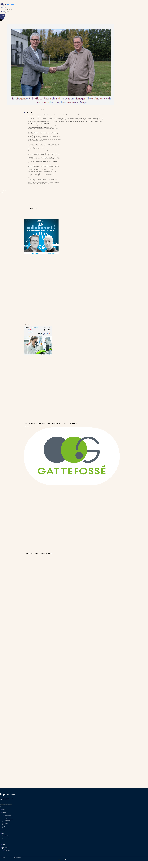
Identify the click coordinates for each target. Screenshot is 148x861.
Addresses (4, 846)
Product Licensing (8, 820)
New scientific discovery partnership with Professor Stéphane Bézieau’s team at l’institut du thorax (51, 423)
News (3, 826)
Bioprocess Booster (8, 815)
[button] (7, 812)
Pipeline (3, 821)
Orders (3, 844)
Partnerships (5, 823)
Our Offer (4, 812)
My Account (3, 842)
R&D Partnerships (7, 818)
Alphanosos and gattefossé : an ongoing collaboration (38, 553)
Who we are (4, 809)
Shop (3, 824)
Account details (5, 847)
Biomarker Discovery (8, 817)
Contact (3, 827)
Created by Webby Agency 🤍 (59, 859)
